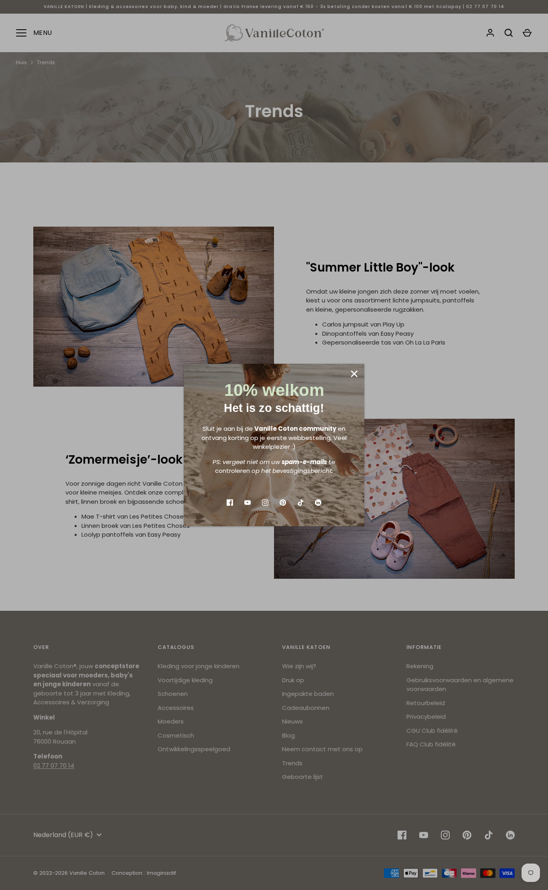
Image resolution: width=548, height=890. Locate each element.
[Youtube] (247, 502)
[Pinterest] (283, 502)
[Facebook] (230, 502)
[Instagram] (265, 502)
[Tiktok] (300, 502)
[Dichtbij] (354, 374)
